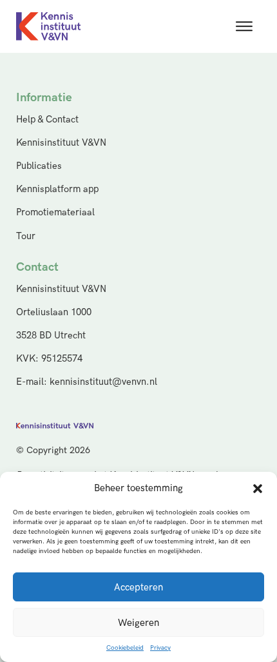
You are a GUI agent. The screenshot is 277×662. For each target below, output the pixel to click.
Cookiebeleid (125, 648)
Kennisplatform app (57, 189)
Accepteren (138, 587)
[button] (257, 488)
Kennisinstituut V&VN (61, 142)
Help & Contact (47, 119)
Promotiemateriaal (55, 212)
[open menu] (244, 26)
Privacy (160, 648)
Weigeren (138, 622)
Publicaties (39, 166)
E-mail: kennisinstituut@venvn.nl (86, 381)
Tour (25, 236)
